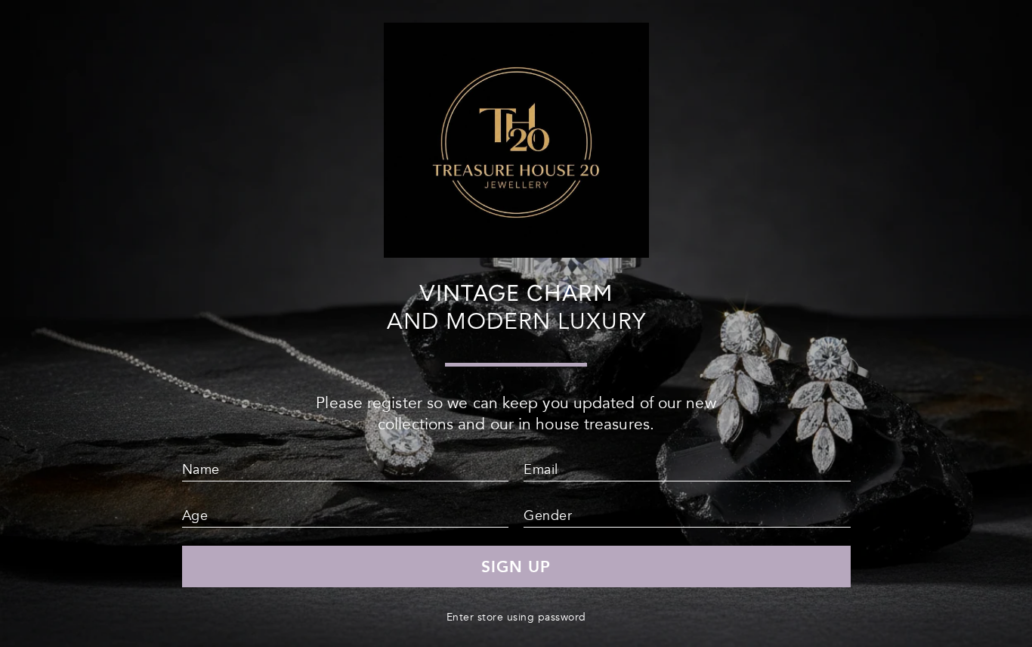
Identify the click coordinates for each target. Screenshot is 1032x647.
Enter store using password (516, 617)
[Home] (516, 251)
